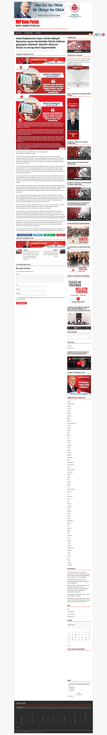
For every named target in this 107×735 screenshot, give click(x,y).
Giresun (69, 467)
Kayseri (69, 499)
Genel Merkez (52, 51)
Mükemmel (72, 687)
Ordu (68, 533)
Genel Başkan (45, 51)
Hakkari (69, 474)
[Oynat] (69, 51)
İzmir (68, 486)
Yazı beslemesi (70, 611)
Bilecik (68, 428)
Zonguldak (69, 565)
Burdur (68, 435)
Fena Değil (71, 689)
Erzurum (69, 452)
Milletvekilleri (70, 521)
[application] (79, 46)
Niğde (68, 530)
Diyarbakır (69, 445)
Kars (68, 494)
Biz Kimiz (69, 346)
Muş (68, 525)
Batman (69, 425)
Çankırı (68, 440)
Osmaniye (69, 535)
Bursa (68, 438)
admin (26, 51)
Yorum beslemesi (71, 614)
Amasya (69, 408)
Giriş (68, 609)
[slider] (78, 51)
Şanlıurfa (69, 545)
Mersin (68, 518)
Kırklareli (69, 506)
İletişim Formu (70, 348)
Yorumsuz (71, 690)
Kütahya (69, 511)
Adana (68, 401)
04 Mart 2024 (20, 51)
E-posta (18, 289)
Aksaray (69, 406)
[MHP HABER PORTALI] (49, 17)
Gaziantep (69, 457)
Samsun (69, 543)
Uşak (68, 557)
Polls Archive (70, 696)
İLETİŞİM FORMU (28, 33)
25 (72, 639)
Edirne (68, 447)
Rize (68, 538)
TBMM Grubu (70, 547)
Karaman (69, 491)
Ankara (69, 411)
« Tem (68, 645)
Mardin (69, 516)
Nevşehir (69, 528)
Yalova (68, 560)
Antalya (69, 413)
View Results (79, 694)
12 (75, 635)
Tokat (68, 552)
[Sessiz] (86, 51)
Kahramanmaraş (71, 489)
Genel (40, 51)
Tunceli (69, 555)
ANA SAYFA (18, 33)
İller (68, 479)
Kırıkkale (69, 503)
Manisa (69, 513)
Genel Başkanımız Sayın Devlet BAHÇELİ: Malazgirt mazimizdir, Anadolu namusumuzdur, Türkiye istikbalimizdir (78, 581)
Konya (68, 508)
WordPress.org (70, 616)
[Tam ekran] (88, 51)
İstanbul (69, 484)
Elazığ (68, 450)
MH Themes (26, 731)
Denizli (68, 442)
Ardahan (69, 416)
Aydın (68, 418)
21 (82, 637)
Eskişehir (69, 455)
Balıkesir (69, 421)
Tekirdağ (69, 550)
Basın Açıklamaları (34, 51)
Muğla (68, 523)
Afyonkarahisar (70, 403)
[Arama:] (79, 337)
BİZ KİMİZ (38, 33)
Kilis (68, 501)
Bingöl (68, 430)
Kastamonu (70, 496)
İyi (69, 685)
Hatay (68, 477)
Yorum (17, 273)
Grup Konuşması (71, 469)
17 (69, 637)
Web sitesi (18, 293)
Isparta (69, 482)
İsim (17, 284)
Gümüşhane (70, 472)
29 (85, 639)
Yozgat (69, 562)
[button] (79, 46)
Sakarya (69, 540)
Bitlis (68, 433)
